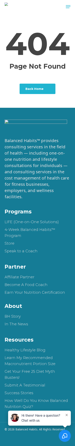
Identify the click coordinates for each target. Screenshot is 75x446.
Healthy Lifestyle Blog (25, 350)
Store (9, 243)
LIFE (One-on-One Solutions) (32, 222)
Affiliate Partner (19, 277)
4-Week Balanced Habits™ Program (30, 232)
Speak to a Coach (21, 251)
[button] (68, 7)
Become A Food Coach (26, 284)
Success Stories (19, 393)
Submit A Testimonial (25, 385)
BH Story (13, 316)
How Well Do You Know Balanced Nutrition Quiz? (36, 403)
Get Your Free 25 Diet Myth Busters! (30, 374)
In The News (16, 324)
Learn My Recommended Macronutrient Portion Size (30, 361)
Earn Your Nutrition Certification (35, 292)
